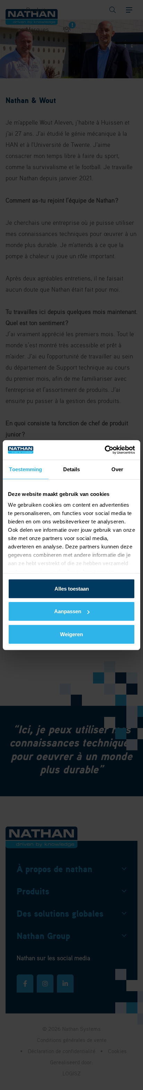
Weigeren (71, 634)
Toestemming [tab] (25, 469)
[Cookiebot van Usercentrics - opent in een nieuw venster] (104, 450)
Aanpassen (67, 611)
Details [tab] (71, 469)
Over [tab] (117, 469)
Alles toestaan (71, 588)
